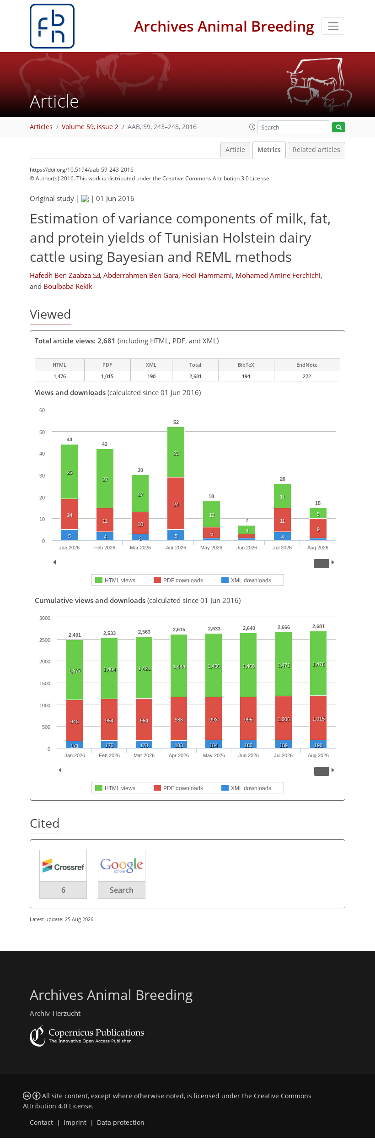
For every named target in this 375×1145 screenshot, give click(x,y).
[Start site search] (338, 127)
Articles (41, 127)
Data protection (121, 1122)
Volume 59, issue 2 (90, 127)
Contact (41, 1122)
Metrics (269, 150)
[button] (252, 127)
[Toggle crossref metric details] (63, 865)
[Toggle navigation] (333, 26)
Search (122, 890)
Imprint (75, 1122)
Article (235, 150)
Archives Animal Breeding (224, 26)
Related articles (316, 150)
